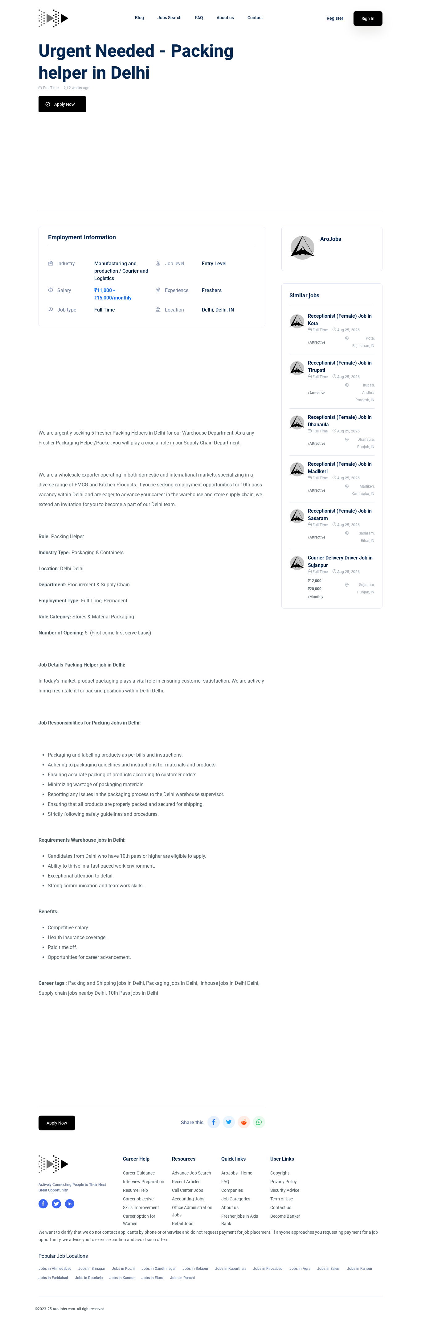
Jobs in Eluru (152, 1278)
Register (335, 18)
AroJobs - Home (236, 1172)
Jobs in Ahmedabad (55, 1268)
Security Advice (284, 1190)
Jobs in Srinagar (91, 1268)
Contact (255, 17)
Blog (139, 17)
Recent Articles (186, 1181)
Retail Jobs (182, 1223)
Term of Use (281, 1198)
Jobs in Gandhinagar (158, 1268)
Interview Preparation (143, 1181)
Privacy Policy (283, 1181)
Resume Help (135, 1190)
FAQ (199, 17)
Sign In (368, 18)
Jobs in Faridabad (53, 1278)
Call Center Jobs (187, 1190)
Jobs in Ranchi (182, 1278)
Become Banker (285, 1216)
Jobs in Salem (328, 1268)
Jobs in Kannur (122, 1278)
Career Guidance (139, 1172)
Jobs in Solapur (195, 1268)
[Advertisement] (210, 158)
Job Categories (235, 1198)
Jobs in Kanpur (359, 1268)
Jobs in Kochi (123, 1268)
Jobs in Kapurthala (230, 1268)
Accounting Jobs (188, 1198)
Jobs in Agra (299, 1268)
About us (225, 17)
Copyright (279, 1172)
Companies (232, 1190)
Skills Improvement (141, 1207)
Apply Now (64, 104)
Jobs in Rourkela (89, 1278)
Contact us (280, 1207)
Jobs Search (169, 17)
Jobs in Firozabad (268, 1268)
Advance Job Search (191, 1172)
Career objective (138, 1198)
